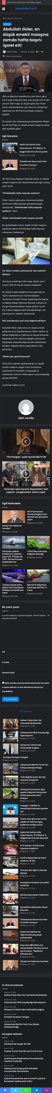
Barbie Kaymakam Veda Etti (34, 894)
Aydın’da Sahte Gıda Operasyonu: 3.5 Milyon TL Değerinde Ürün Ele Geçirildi (33, 148)
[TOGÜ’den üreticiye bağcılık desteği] (38, 542)
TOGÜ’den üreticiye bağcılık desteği (37, 552)
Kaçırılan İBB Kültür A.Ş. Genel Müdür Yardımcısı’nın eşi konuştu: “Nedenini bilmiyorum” (34, 949)
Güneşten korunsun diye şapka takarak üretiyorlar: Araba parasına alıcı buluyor (33, 794)
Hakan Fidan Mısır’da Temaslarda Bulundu (30, 722)
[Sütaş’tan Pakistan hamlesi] (13, 516)
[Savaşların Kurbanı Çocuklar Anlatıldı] (10, 886)
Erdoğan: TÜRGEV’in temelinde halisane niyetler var (34, 808)
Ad (4, 652)
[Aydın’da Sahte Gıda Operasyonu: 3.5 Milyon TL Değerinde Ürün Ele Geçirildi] (9, 148)
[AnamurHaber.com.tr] (26, 8)
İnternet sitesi (8, 672)
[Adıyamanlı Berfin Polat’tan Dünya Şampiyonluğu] (10, 768)
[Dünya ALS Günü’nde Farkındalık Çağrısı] (10, 749)
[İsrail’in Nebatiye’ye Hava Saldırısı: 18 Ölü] (10, 861)
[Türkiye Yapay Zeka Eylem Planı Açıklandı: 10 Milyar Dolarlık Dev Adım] (13, 576)
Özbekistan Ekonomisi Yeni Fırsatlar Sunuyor (33, 921)
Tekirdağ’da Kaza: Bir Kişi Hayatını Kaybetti (33, 778)
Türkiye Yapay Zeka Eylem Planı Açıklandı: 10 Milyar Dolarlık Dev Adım (13, 588)
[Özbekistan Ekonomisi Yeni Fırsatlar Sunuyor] (9, 165)
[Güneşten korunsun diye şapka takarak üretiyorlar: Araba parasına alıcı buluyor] (10, 793)
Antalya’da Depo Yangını (15, 757)
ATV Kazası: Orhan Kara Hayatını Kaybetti (32, 847)
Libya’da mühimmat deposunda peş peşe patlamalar (31, 934)
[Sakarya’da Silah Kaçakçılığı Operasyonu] (10, 736)
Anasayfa (9, 18)
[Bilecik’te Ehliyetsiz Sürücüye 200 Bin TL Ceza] (38, 576)
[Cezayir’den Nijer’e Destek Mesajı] (10, 874)
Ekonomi (18, 18)
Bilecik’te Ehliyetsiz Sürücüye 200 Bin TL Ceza (37, 587)
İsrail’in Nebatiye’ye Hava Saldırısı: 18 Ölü (33, 859)
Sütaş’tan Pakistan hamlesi (12, 527)
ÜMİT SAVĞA (12, 52)
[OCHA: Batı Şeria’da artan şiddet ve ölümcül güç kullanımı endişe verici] (10, 823)
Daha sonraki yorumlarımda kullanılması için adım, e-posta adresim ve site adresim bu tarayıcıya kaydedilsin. (26, 687)
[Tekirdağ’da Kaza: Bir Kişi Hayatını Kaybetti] (10, 781)
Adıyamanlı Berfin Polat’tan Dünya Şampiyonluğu (34, 766)
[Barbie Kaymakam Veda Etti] (10, 898)
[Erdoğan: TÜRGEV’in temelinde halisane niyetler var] (10, 809)
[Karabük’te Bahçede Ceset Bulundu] (10, 911)
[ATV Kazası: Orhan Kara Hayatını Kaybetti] (10, 849)
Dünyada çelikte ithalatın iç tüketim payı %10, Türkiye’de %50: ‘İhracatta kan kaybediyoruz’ (12, 556)
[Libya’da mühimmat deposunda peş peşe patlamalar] (10, 935)
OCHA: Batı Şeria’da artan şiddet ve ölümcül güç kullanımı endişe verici (33, 822)
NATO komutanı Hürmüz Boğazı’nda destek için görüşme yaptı (37, 515)
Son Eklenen (26, 711)
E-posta (6, 662)
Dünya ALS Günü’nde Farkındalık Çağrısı (24, 2)
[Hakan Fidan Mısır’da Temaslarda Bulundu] (10, 724)
